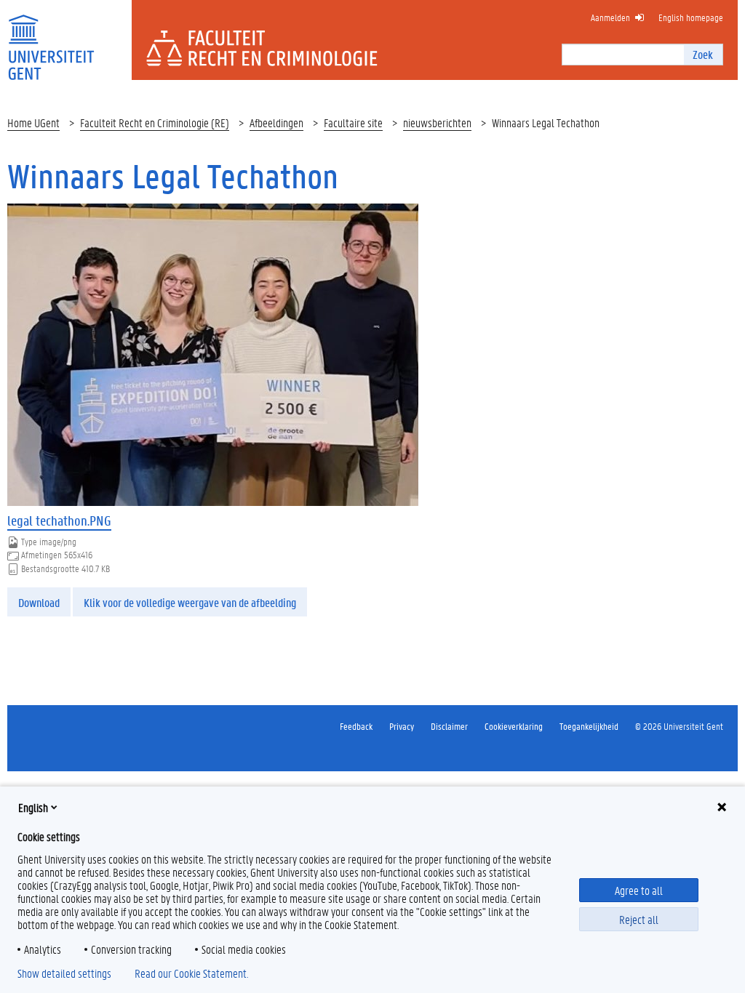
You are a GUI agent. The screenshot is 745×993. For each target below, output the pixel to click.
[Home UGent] (51, 38)
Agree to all (639, 890)
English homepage (690, 17)
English (33, 807)
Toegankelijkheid (588, 726)
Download (39, 602)
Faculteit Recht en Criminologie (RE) (154, 122)
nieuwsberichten (437, 122)
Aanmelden (610, 17)
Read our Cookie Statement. (191, 973)
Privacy (401, 726)
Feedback (356, 726)
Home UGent (33, 122)
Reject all (638, 919)
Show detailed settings (64, 973)
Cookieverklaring (514, 726)
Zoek (703, 54)
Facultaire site (353, 122)
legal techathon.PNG (59, 520)
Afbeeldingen (276, 122)
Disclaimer (449, 726)
